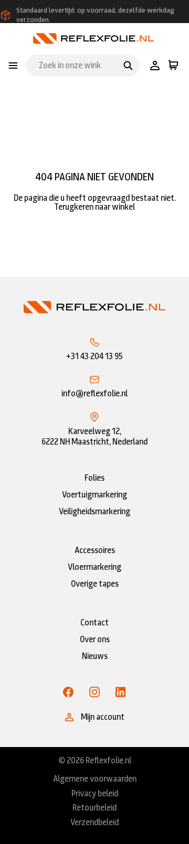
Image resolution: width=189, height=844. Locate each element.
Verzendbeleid (94, 822)
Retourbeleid (94, 808)
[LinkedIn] (121, 692)
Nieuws (95, 656)
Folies (94, 477)
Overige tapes (95, 583)
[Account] (155, 65)
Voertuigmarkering (94, 494)
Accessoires (95, 550)
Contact (94, 622)
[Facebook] (68, 692)
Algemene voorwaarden (94, 779)
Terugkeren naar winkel (94, 206)
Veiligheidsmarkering (94, 511)
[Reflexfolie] (93, 37)
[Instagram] (94, 692)
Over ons (95, 639)
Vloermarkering (94, 566)
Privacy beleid (94, 793)
